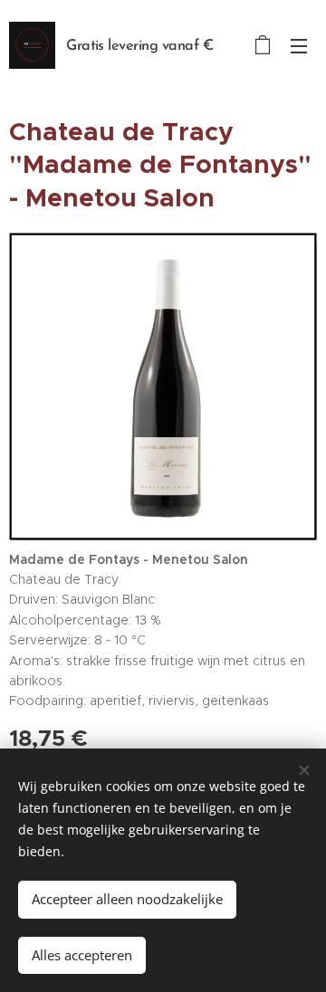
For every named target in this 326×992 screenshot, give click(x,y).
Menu (299, 45)
